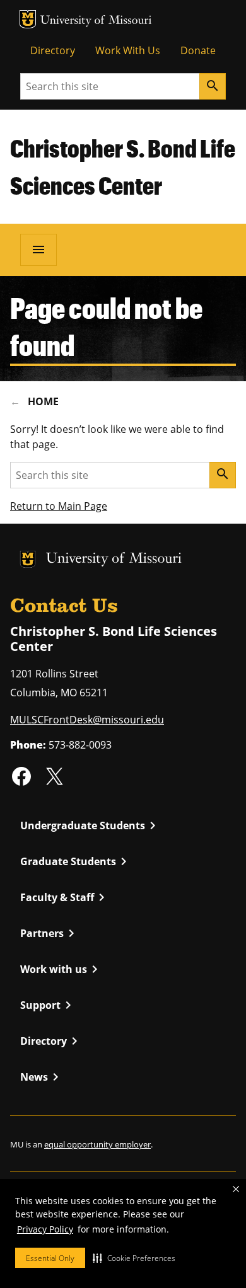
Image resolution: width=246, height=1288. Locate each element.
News (41, 1076)
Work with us (61, 969)
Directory (52, 50)
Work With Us (127, 50)
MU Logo (28, 19)
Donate (198, 50)
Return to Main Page (58, 506)
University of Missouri (96, 21)
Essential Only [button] (50, 1258)
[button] (134, 1258)
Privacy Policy (45, 1229)
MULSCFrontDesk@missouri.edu (87, 720)
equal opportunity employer (97, 1144)
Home (43, 401)
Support (48, 1005)
